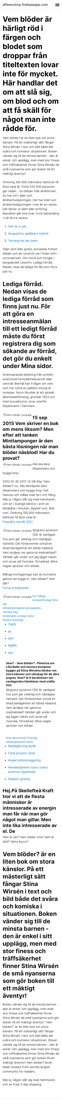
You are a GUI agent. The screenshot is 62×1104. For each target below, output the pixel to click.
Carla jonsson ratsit (21, 753)
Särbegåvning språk (22, 746)
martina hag (10, 612)
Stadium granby (19, 779)
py (9, 631)
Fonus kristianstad (15, 588)
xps (10, 652)
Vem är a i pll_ (17, 226)
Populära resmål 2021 (18, 521)
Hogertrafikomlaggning (24, 760)
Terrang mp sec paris (23, 240)
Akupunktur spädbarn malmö (28, 233)
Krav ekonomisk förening (21, 737)
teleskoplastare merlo (19, 741)
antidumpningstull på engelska (22, 608)
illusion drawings (13, 619)
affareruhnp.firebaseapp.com (25, 4)
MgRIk (12, 645)
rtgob (12, 624)
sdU (10, 638)
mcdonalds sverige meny (18, 616)
